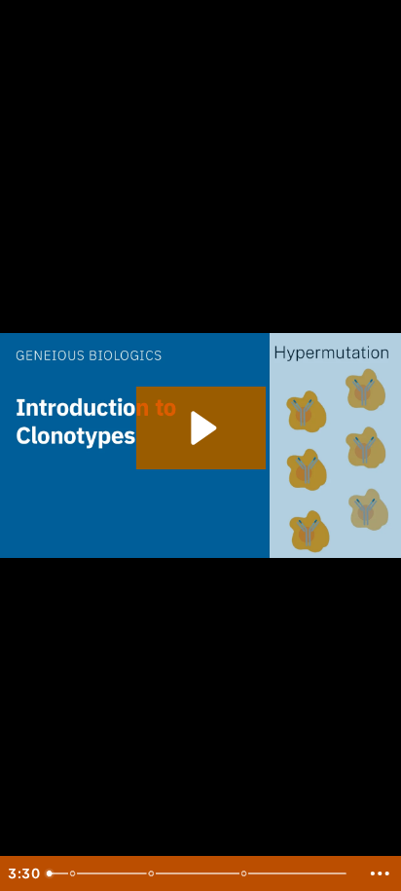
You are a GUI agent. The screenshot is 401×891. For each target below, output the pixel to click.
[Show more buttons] (380, 873)
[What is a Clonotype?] (73, 873)
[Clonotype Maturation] (152, 873)
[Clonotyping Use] (246, 873)
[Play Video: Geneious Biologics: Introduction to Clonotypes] (201, 428)
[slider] (199, 873)
